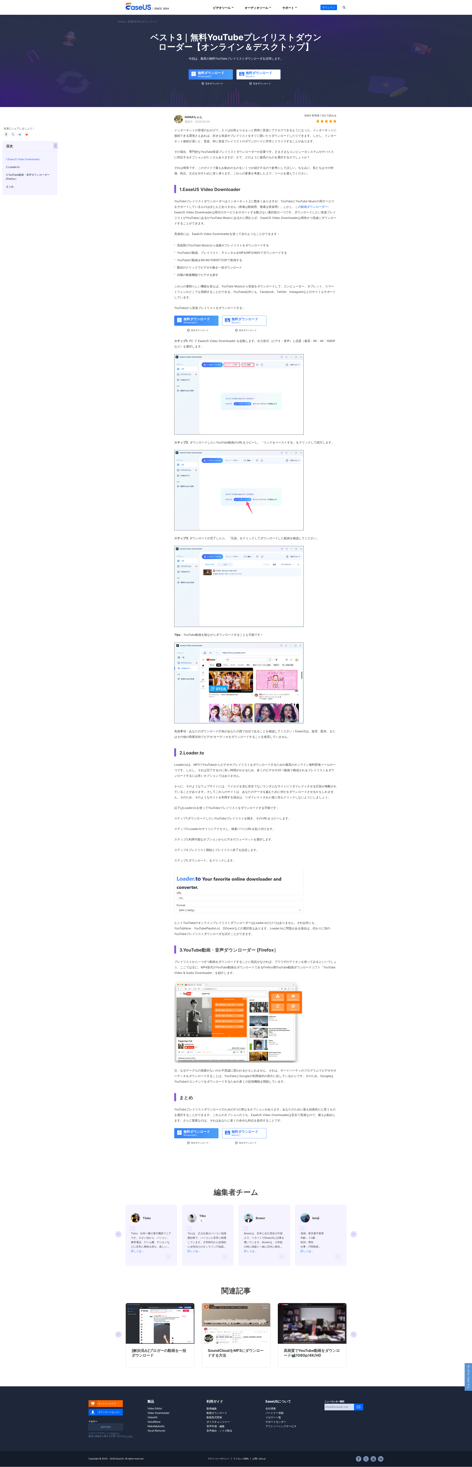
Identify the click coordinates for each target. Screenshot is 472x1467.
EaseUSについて (278, 1401)
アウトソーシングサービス (281, 1426)
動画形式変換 (214, 1417)
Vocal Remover (156, 1430)
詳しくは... (137, 1251)
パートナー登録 (275, 1412)
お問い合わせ (259, 1458)
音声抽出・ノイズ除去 (219, 1430)
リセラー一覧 (273, 1417)
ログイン (115, 1433)
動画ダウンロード (216, 1412)
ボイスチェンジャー (218, 1421)
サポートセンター (276, 1421)
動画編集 (211, 1408)
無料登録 (105, 1426)
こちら (129, 1436)
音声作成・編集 (215, 1426)
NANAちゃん (193, 117)
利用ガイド (214, 1401)
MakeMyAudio (156, 1426)
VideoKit (152, 1417)
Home (121, 21)
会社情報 (271, 1408)
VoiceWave (154, 1421)
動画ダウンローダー (314, 207)
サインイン (328, 7)
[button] (353, 1234)
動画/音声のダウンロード (142, 21)
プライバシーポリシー (218, 1458)
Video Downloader (158, 1412)
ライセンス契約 (241, 1458)
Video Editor (155, 1408)
